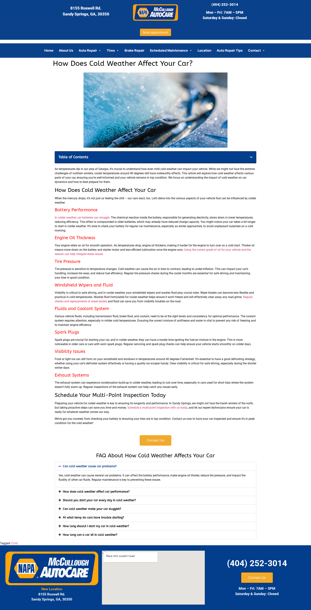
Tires (111, 50)
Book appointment (155, 32)
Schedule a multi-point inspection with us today (157, 407)
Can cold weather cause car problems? (90, 466)
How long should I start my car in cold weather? (96, 526)
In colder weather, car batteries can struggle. (82, 217)
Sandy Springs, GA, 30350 (86, 14)
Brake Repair (134, 50)
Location (204, 50)
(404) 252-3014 (224, 4)
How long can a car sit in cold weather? (90, 534)
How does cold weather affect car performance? (96, 491)
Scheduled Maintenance (169, 50)
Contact (254, 50)
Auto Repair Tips (230, 50)
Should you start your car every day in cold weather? (99, 500)
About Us (66, 50)
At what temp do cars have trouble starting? (93, 517)
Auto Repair (88, 50)
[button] (251, 157)
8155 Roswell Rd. (85, 8)
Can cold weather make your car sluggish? (92, 509)
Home (48, 50)
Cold (14, 543)
